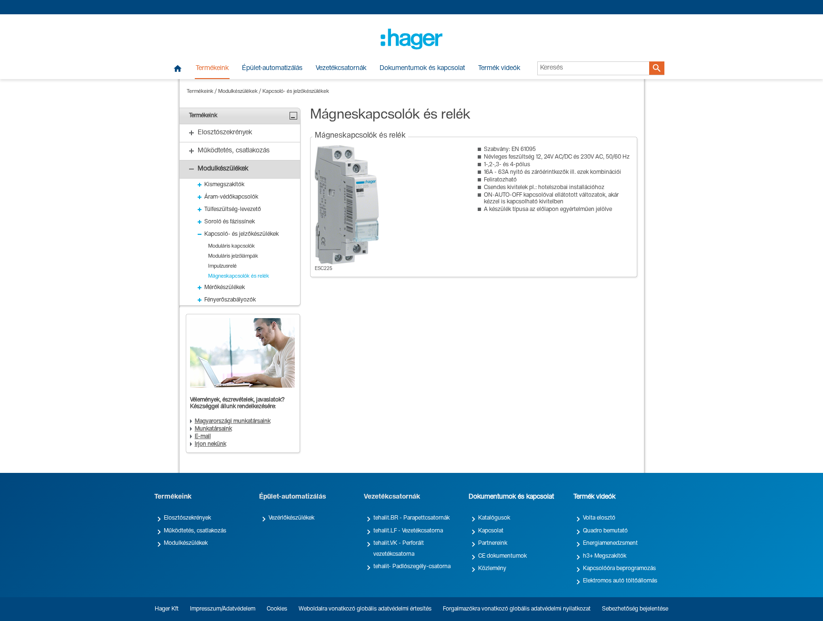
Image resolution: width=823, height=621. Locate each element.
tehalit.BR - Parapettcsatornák (411, 518)
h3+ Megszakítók (604, 556)
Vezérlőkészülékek (291, 518)
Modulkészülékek (238, 91)
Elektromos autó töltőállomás (620, 581)
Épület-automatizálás (272, 68)
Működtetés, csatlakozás (195, 531)
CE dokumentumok (502, 556)
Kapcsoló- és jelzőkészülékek (295, 91)
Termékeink (212, 68)
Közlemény (492, 568)
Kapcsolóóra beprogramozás (619, 568)
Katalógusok (494, 518)
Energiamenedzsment (610, 543)
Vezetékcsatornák (341, 68)
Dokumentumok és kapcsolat (422, 68)
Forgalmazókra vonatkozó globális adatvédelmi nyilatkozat (517, 609)
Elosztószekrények (187, 518)
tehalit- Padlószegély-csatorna (412, 567)
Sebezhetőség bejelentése (635, 609)
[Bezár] (293, 116)
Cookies (277, 609)
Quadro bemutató (605, 531)
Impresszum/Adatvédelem (222, 609)
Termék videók (499, 68)
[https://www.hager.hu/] (411, 39)
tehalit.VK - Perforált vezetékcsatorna (398, 549)
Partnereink (492, 543)
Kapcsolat (490, 531)
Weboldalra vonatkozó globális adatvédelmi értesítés (365, 609)
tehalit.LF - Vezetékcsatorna (408, 531)
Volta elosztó (599, 518)
